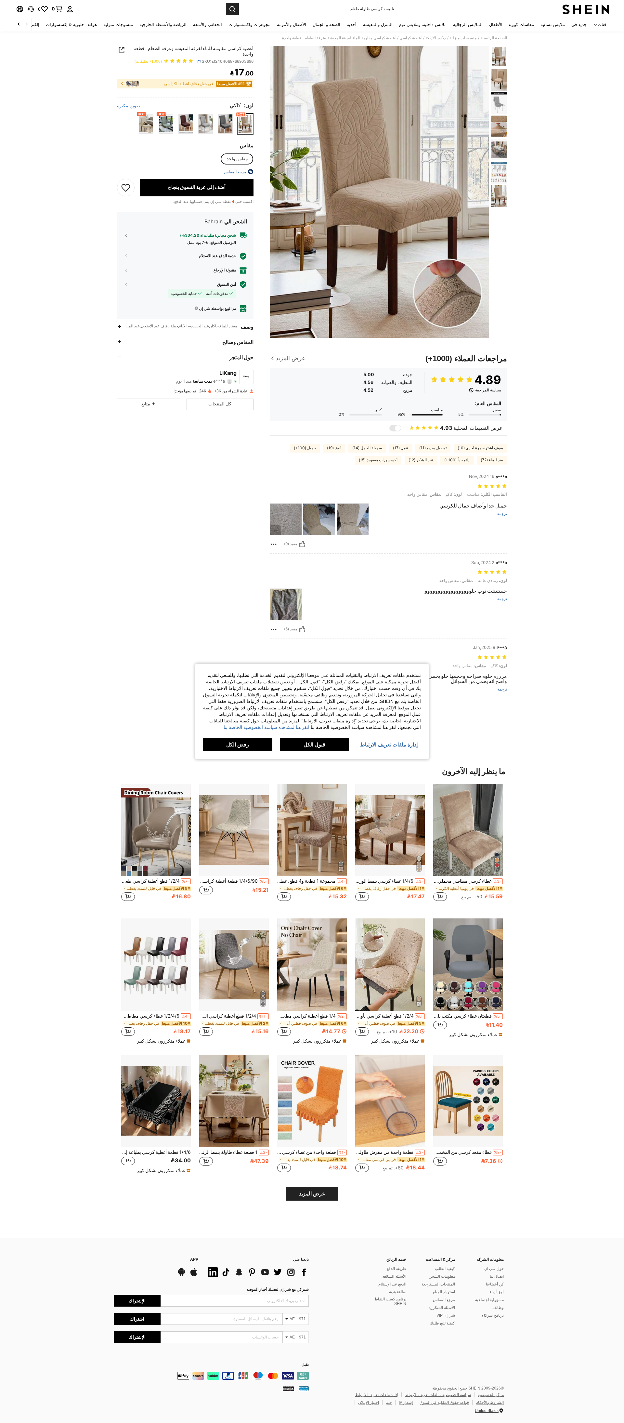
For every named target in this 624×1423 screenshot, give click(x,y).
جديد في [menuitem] (579, 24)
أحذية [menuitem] (352, 24)
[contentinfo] (211, 1376)
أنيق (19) (334, 448)
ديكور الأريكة (435, 38)
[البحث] (232, 9)
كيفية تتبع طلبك (442, 1323)
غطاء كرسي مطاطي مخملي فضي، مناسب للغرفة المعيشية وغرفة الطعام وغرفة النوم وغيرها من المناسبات (467, 881)
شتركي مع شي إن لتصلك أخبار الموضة (278, 1289)
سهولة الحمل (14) (367, 448)
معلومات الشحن (442, 1276)
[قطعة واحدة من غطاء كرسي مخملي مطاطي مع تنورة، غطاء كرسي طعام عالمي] (312, 1101)
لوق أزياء (496, 1292)
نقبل (305, 1365)
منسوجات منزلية (462, 38)
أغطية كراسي (410, 38)
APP (194, 1260)
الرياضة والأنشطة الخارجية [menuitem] (163, 24)
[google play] (181, 1275)
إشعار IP (406, 1402)
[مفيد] (302, 544)
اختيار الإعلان (368, 1402)
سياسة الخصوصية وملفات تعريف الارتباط (438, 1394)
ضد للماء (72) (492, 460)
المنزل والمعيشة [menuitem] (378, 24)
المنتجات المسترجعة (438, 1284)
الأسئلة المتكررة (442, 1307)
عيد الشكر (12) (421, 460)
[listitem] (468, 846)
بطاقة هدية (397, 1292)
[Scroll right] (19, 24)
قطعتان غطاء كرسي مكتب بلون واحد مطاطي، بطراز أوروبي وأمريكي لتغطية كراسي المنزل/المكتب (467, 1016)
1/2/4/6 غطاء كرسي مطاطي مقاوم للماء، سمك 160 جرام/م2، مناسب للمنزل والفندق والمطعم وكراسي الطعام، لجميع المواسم (155, 1016)
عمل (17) (400, 448)
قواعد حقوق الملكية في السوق (444, 1402)
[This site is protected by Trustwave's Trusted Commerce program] (304, 1388)
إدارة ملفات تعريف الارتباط (376, 1394)
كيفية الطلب (445, 1268)
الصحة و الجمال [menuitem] (326, 24)
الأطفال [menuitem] (495, 24)
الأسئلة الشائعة (394, 1276)
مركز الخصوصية (491, 1394)
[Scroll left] (26, 24)
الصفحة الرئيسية (493, 38)
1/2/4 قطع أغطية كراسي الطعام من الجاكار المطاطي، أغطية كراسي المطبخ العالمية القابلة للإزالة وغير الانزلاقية (233, 1016)
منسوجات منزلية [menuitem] (118, 24)
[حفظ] (126, 187)
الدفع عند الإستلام (392, 1284)
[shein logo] (585, 9)
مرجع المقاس (444, 1300)
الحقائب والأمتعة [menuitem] (207, 24)
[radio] (245, 123)
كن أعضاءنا (495, 1284)
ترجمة (502, 514)
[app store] (193, 1275)
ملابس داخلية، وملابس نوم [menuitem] (423, 24)
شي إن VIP (445, 1315)
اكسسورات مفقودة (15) (378, 460)
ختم (389, 1402)
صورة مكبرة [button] (128, 105)
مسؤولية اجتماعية (489, 1300)
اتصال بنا (497, 1276)
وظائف (498, 1307)
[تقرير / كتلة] (274, 544)
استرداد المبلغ (444, 1292)
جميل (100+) (305, 448)
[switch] (395, 428)
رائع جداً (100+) (457, 460)
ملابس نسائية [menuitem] (552, 24)
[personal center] (70, 9)
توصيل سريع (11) (433, 448)
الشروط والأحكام (490, 1402)
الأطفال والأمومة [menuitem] (291, 24)
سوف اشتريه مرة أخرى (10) (480, 448)
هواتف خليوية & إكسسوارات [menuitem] (71, 24)
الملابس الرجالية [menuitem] (468, 24)
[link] (57, 9)
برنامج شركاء (493, 1315)
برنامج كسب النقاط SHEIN (390, 1301)
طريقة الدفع (396, 1268)
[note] (475, 1034)
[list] (257, 1272)
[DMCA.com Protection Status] (288, 1388)
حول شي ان (494, 1268)
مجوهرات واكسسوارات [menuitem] (249, 24)
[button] (31, 9)
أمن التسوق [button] (226, 284)
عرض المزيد (312, 1193)
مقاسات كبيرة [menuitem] (521, 24)
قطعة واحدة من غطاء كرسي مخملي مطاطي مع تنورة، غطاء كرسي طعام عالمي (311, 1152)
